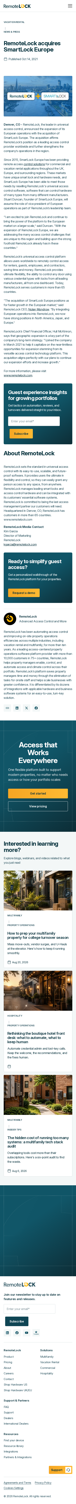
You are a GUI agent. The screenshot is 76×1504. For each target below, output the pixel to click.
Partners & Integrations (18, 1457)
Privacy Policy (43, 1482)
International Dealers (16, 1423)
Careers (8, 1373)
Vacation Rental (49, 1362)
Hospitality (46, 1373)
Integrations (11, 1451)
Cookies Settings (14, 1488)
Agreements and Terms (17, 1482)
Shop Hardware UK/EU (18, 1390)
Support (8, 1412)
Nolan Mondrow (38, 309)
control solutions (34, 164)
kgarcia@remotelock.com (20, 544)
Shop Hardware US (15, 1384)
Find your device (14, 1440)
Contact (8, 1379)
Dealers (8, 1418)
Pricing (8, 1362)
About (7, 1368)
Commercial (47, 1368)
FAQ (6, 1407)
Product (8, 1356)
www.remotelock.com (18, 375)
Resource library (14, 1446)
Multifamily (46, 1356)
